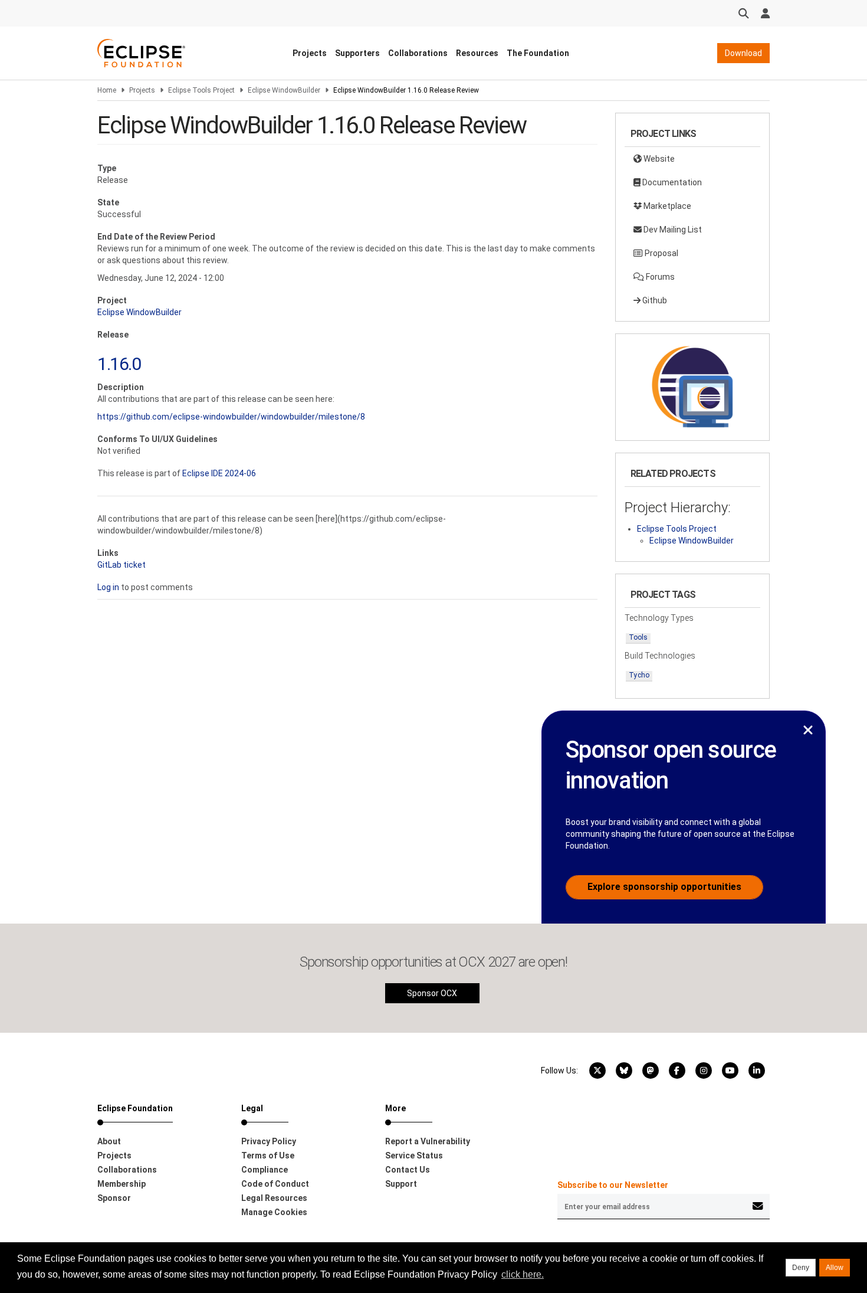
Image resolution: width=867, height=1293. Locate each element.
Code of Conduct (275, 1184)
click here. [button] (522, 1274)
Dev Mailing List (672, 229)
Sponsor (114, 1198)
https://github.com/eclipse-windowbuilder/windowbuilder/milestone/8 (231, 416)
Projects (310, 53)
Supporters (357, 53)
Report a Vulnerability (427, 1141)
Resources (477, 53)
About (109, 1141)
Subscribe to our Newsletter (612, 1185)
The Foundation (538, 53)
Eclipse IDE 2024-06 (219, 473)
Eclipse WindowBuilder (284, 90)
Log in (108, 587)
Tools (638, 637)
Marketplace (666, 206)
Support (401, 1184)
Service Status (414, 1155)
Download (743, 53)
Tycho (639, 675)
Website (658, 158)
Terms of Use (267, 1155)
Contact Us (407, 1169)
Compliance (264, 1169)
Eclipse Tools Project (201, 90)
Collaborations (418, 53)
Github (654, 300)
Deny (800, 1267)
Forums (659, 276)
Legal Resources (274, 1198)
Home (106, 90)
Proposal (660, 253)
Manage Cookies (274, 1212)
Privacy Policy (268, 1141)
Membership (121, 1184)
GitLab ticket (121, 564)
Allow (834, 1267)
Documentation (671, 182)
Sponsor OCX (432, 993)
